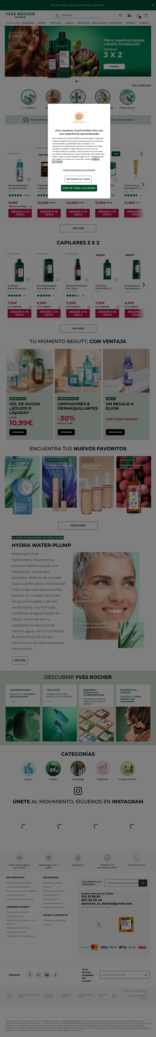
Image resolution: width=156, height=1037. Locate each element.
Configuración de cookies (79, 170)
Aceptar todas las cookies (79, 188)
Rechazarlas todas (78, 179)
